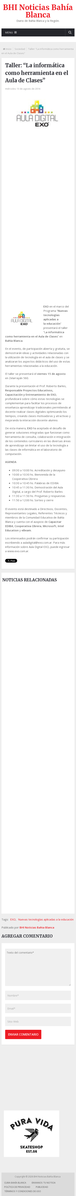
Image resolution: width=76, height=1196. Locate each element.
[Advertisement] (38, 174)
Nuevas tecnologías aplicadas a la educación (46, 919)
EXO (13, 919)
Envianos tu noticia (44, 1182)
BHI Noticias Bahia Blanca (37, 927)
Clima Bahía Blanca (15, 1182)
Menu (9, 32)
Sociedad (20, 49)
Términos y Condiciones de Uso (22, 1191)
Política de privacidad (17, 1187)
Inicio (8, 49)
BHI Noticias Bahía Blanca (38, 11)
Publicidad (42, 1187)
